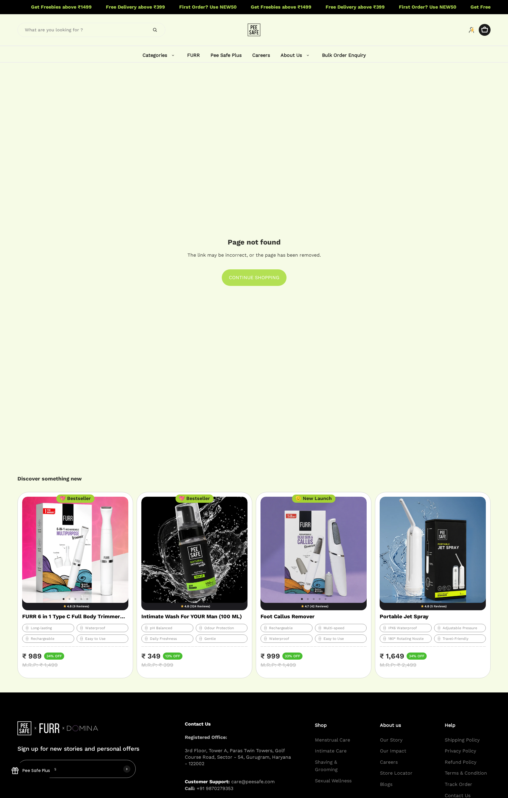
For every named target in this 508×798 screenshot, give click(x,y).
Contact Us (457, 795)
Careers (389, 762)
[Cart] (485, 30)
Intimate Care (331, 751)
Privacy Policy (460, 751)
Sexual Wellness (333, 781)
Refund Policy (460, 762)
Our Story (391, 739)
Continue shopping (254, 277)
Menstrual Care (332, 739)
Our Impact (393, 751)
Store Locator (396, 773)
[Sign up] (127, 769)
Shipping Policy (462, 739)
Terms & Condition (466, 773)
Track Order (458, 784)
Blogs (386, 784)
